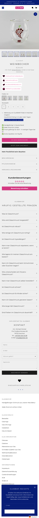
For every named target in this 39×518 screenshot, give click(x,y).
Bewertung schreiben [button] (19, 188)
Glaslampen (6, 459)
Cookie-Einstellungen (9, 474)
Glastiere (5, 443)
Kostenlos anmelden (19, 511)
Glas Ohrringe (6, 425)
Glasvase (5, 440)
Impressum (5, 468)
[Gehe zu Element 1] (4, 54)
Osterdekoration (7, 456)
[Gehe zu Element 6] (34, 54)
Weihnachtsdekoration (9, 453)
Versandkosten (16, 70)
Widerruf (5, 481)
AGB (3, 478)
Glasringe (5, 421)
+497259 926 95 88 (21, 335)
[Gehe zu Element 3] (16, 54)
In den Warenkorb (19, 140)
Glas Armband (6, 431)
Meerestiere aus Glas (9, 446)
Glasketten (5, 428)
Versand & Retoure (8, 484)
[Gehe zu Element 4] (22, 54)
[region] (19, 382)
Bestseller (5, 418)
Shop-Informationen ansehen (13, 120)
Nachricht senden (19, 372)
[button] (34, 517)
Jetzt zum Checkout (19, 145)
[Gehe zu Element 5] (28, 54)
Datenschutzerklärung (9, 471)
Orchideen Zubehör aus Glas (11, 449)
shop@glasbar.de (22, 338)
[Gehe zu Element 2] (10, 54)
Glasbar (19, 60)
